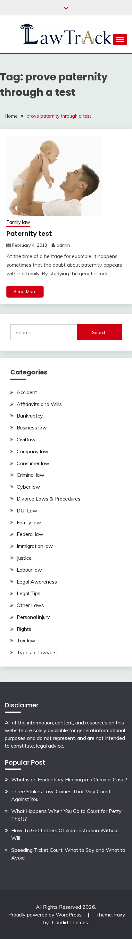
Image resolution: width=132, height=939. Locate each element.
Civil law (26, 439)
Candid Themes (70, 922)
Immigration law (35, 546)
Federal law (30, 534)
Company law (32, 451)
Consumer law (33, 463)
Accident (27, 392)
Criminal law (30, 475)
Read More (25, 291)
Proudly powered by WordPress (45, 914)
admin (63, 245)
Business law (32, 427)
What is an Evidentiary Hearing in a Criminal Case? (69, 779)
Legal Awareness (37, 581)
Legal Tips (28, 593)
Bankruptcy (30, 415)
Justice (24, 558)
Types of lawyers (37, 652)
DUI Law (27, 510)
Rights (24, 629)
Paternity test (29, 233)
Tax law (26, 640)
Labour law (29, 569)
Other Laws (30, 605)
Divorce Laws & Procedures (48, 498)
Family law (18, 222)
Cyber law (28, 486)
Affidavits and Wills (39, 404)
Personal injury (33, 617)
